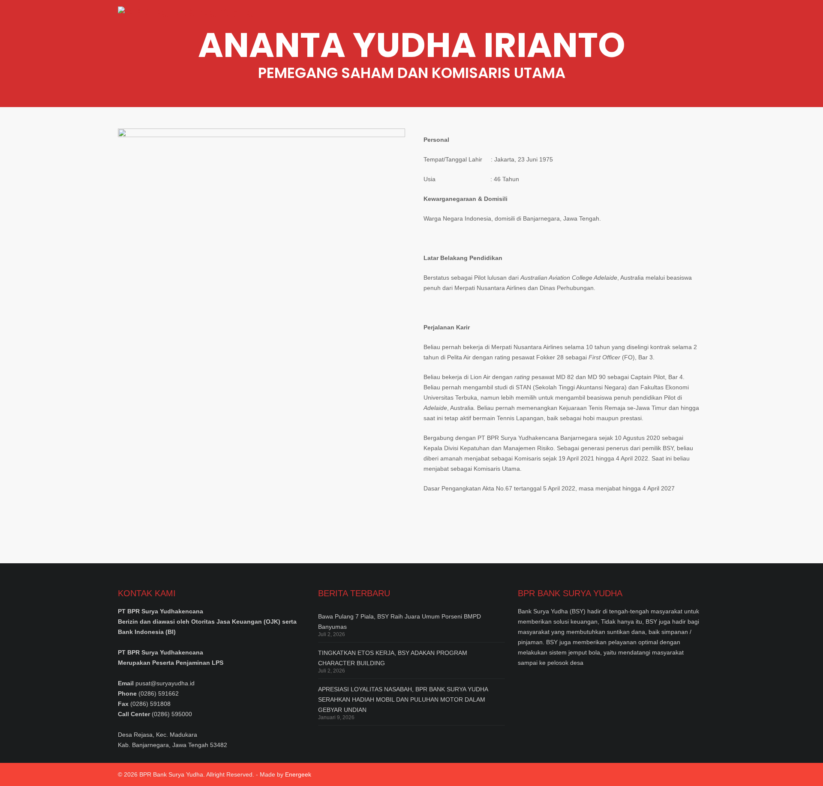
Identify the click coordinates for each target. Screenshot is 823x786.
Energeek (298, 774)
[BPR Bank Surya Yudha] (186, 19)
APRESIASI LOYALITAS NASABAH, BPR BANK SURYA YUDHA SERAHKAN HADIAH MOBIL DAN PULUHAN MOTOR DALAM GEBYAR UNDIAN (403, 699)
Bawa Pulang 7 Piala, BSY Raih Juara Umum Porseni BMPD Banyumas (399, 621)
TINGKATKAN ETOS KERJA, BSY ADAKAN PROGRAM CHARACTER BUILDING (392, 657)
